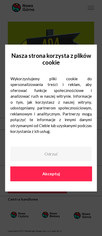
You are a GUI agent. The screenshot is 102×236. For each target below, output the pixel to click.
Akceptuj (51, 173)
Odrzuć (51, 154)
